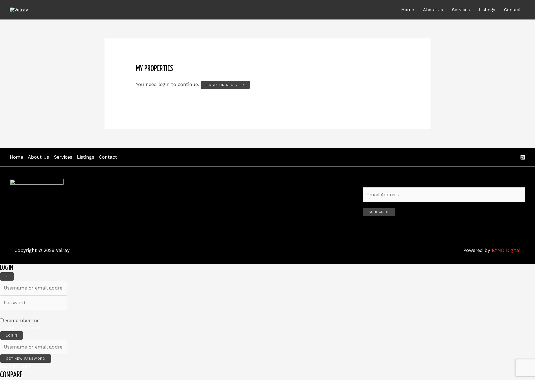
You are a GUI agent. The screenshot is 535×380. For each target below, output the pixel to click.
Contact (512, 9)
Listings (487, 9)
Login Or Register (225, 85)
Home (407, 9)
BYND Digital (506, 250)
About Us (433, 9)
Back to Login (16, 366)
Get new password (25, 359)
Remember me (22, 320)
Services (461, 9)
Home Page (149, 100)
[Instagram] (522, 157)
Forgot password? (20, 327)
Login (11, 335)
